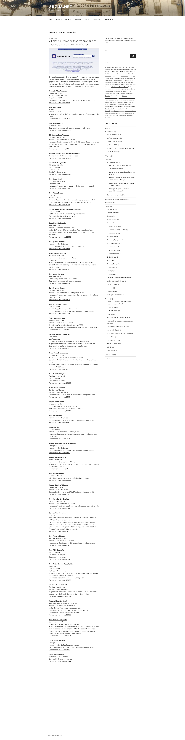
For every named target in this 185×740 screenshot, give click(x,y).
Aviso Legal (107, 19)
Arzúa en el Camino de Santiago (119, 165)
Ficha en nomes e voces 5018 (59, 204)
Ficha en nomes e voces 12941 (60, 283)
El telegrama (111, 267)
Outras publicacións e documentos (115, 199)
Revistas (107, 299)
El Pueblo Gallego (112, 264)
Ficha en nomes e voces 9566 (59, 249)
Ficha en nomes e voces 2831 (59, 439)
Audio (106, 128)
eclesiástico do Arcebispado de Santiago (119, 148)
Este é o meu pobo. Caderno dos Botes (119, 317)
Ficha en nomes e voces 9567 (59, 422)
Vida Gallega (111, 350)
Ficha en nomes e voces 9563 (59, 494)
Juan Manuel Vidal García (58, 619)
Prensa (107, 206)
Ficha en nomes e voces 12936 (60, 615)
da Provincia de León (113, 138)
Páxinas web (109, 203)
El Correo (110, 223)
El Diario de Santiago (113, 243)
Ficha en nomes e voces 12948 (60, 218)
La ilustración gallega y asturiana (117, 326)
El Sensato (110, 314)
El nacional (110, 260)
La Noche (110, 288)
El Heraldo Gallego (112, 307)
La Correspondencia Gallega (115, 281)
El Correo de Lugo (112, 233)
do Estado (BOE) (112, 145)
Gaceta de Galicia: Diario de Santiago (118, 277)
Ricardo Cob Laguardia (57, 163)
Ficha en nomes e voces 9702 (59, 269)
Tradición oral (109, 355)
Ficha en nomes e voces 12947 (60, 559)
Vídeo (106, 358)
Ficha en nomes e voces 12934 (60, 636)
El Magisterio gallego (113, 310)
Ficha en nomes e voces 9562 (59, 453)
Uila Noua (110, 347)
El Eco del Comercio (113, 253)
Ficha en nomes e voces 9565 (59, 397)
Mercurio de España (113, 330)
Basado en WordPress (55, 735)
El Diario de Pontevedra (114, 240)
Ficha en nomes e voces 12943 (60, 411)
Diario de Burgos (112, 209)
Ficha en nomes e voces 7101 (59, 531)
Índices (58, 19)
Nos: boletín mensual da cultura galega (119, 333)
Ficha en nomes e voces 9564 (59, 650)
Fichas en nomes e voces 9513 (60, 596)
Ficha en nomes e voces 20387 (60, 313)
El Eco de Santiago (113, 250)
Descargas (96, 19)
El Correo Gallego (112, 236)
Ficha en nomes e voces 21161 (59, 469)
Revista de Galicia (112, 340)
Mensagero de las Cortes (114, 295)
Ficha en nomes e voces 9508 (59, 188)
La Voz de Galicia (112, 291)
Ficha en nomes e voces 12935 (60, 158)
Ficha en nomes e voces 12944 (60, 661)
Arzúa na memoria (115, 168)
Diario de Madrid (112, 212)
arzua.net (60, 7)
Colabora (68, 19)
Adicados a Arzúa (112, 162)
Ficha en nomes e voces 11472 (59, 369)
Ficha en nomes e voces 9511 (59, 330)
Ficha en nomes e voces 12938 (60, 580)
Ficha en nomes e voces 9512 (59, 102)
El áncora (110, 216)
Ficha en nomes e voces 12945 (60, 383)
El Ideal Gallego (111, 257)
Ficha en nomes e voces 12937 (60, 348)
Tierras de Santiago (113, 343)
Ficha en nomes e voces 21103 (60, 119)
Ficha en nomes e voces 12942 (60, 480)
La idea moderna (112, 284)
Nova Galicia (111, 337)
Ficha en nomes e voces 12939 (60, 130)
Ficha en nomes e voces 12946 (60, 174)
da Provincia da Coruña (114, 134)
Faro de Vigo (111, 274)
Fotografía (108, 156)
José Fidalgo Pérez (56, 193)
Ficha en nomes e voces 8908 (59, 508)
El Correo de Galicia (113, 226)
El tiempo (110, 271)
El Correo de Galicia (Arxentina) (116, 230)
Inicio (50, 19)
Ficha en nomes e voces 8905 (59, 545)
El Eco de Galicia (112, 247)
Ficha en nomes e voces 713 (59, 149)
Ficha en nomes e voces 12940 (60, 237)
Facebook (78, 19)
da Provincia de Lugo (113, 141)
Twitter (87, 19)
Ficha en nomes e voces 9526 (59, 300)
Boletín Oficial (109, 132)
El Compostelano (112, 219)
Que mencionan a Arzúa (114, 195)
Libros (106, 159)
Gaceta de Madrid (112, 152)
